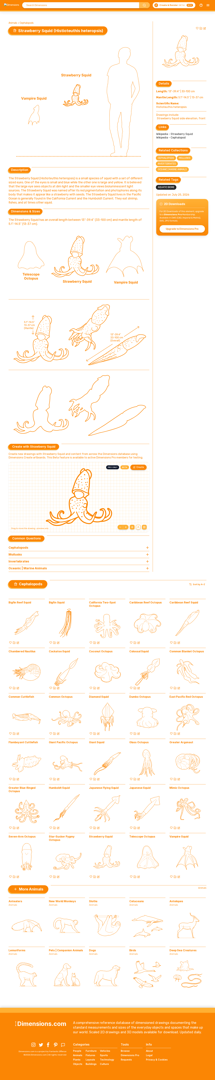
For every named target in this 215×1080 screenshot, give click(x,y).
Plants (76, 1059)
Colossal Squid (139, 651)
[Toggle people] (138, 527)
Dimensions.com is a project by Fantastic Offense (42, 1051)
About (149, 1050)
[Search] (144, 5)
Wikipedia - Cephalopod (171, 137)
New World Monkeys (62, 901)
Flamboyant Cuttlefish (23, 742)
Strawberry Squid (100, 836)
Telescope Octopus (142, 836)
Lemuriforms (17, 950)
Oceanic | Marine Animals (172, 169)
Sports (104, 1055)
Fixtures (90, 1055)
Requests (126, 1059)
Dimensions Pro (130, 1055)
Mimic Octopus (179, 787)
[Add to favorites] (197, 28)
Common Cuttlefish (21, 696)
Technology (107, 1059)
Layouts (90, 1059)
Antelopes (176, 901)
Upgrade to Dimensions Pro (182, 228)
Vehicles (105, 1050)
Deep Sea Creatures (182, 950)
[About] (201, 5)
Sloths (93, 901)
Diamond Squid (99, 696)
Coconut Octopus (101, 651)
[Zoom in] (125, 527)
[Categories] (208, 5)
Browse (125, 1050)
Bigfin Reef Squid (20, 602)
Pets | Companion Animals (66, 950)
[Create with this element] (204, 28)
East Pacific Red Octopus (186, 696)
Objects (77, 1064)
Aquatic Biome (166, 187)
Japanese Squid (139, 787)
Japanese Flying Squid (104, 787)
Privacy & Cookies (157, 1059)
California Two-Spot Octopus (102, 604)
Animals (13, 23)
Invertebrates (167, 163)
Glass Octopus (139, 742)
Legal (149, 1055)
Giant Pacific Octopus (63, 742)
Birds (132, 950)
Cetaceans (136, 901)
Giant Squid (96, 742)
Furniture (91, 1050)
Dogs (92, 950)
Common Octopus (61, 696)
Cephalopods (27, 23)
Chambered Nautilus (22, 651)
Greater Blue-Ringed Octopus (22, 789)
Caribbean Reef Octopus (145, 602)
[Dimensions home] (11, 5)
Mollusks (184, 158)
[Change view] (144, 527)
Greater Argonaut (181, 742)
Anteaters (15, 901)
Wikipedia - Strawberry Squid (174, 134)
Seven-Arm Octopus (22, 836)
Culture (104, 1064)
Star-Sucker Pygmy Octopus (62, 838)
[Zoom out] (120, 527)
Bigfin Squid (56, 602)
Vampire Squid (178, 836)
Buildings (91, 1064)
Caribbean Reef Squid (183, 602)
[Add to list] (201, 28)
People (77, 1050)
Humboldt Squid (59, 787)
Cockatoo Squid (59, 651)
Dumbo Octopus (140, 696)
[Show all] (132, 527)
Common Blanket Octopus (186, 651)
